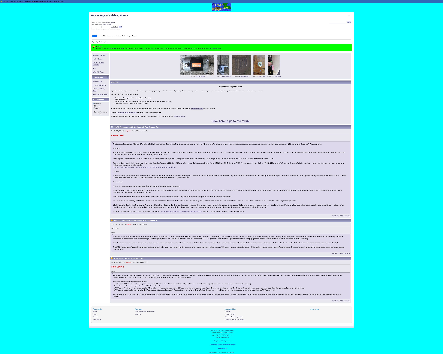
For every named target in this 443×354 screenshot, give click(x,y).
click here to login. (215, 48)
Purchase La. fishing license (234, 317)
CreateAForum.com (228, 332)
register (113, 22)
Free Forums (225, 334)
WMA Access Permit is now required (128, 258)
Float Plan (228, 312)
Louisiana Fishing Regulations (234, 319)
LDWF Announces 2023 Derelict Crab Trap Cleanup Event (137, 127)
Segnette (128, 131)
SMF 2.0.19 (214, 330)
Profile (95, 314)
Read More (335, 216)
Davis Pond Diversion (99, 85)
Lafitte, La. (138, 314)
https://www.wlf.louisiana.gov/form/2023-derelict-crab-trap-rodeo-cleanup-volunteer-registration (144, 167)
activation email (106, 24)
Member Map (97, 319)
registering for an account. (115, 48)
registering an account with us (127, 112)
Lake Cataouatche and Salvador (145, 312)
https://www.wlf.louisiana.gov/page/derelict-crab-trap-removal (181, 211)
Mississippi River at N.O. (100, 94)
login (107, 22)
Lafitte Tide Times (98, 72)
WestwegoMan (200, 76)
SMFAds (218, 334)
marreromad (262, 76)
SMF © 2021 (221, 330)
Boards (95, 312)
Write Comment (345, 216)
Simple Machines (229, 330)
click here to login (179, 116)
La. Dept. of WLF (230, 314)
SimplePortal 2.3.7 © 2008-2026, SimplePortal (221, 352)
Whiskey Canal (97, 81)
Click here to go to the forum (231, 121)
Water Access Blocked (99, 55)
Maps (94, 68)
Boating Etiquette (98, 59)
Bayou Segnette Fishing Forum (109, 15)
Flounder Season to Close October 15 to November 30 (135, 221)
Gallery (95, 317)
